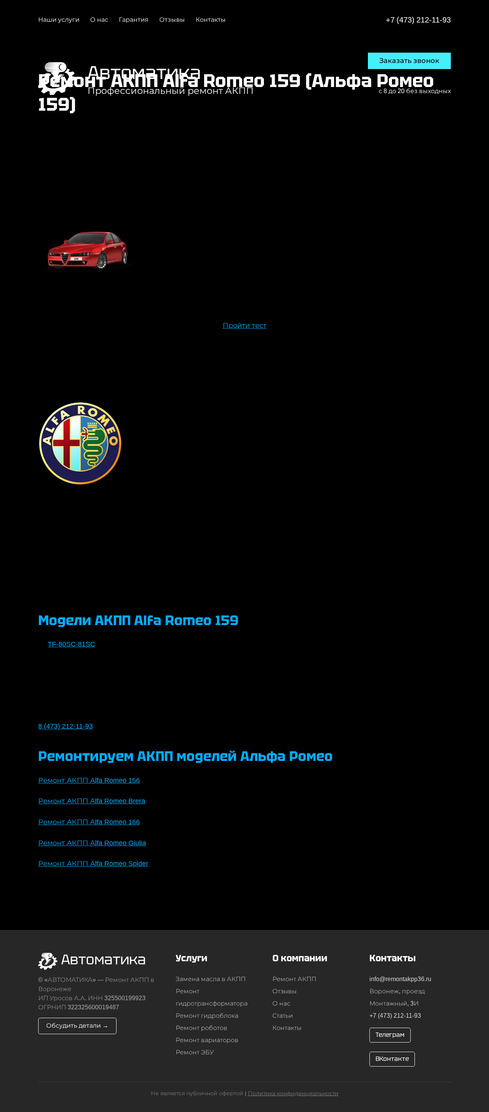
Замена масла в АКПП (211, 979)
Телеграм (390, 1035)
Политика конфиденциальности (293, 1093)
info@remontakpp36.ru (400, 979)
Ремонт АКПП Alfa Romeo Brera (91, 801)
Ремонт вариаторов (207, 1040)
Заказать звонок (409, 60)
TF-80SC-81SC (71, 644)
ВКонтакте (392, 1059)
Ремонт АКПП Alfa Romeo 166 (89, 822)
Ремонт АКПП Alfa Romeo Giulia (92, 843)
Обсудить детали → (77, 1025)
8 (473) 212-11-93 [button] (65, 726)
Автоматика (144, 72)
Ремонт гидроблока (207, 1015)
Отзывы (284, 991)
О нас (281, 1003)
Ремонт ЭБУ (195, 1052)
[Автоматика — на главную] (57, 78)
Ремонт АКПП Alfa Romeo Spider (93, 863)
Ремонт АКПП (294, 979)
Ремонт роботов (201, 1027)
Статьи (282, 1015)
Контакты (286, 1027)
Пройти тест (245, 325)
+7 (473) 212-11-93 (418, 19)
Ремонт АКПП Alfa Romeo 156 (89, 780)
